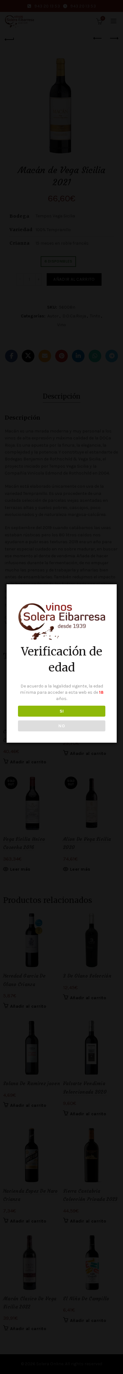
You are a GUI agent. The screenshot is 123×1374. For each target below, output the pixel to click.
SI (62, 711)
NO (61, 726)
